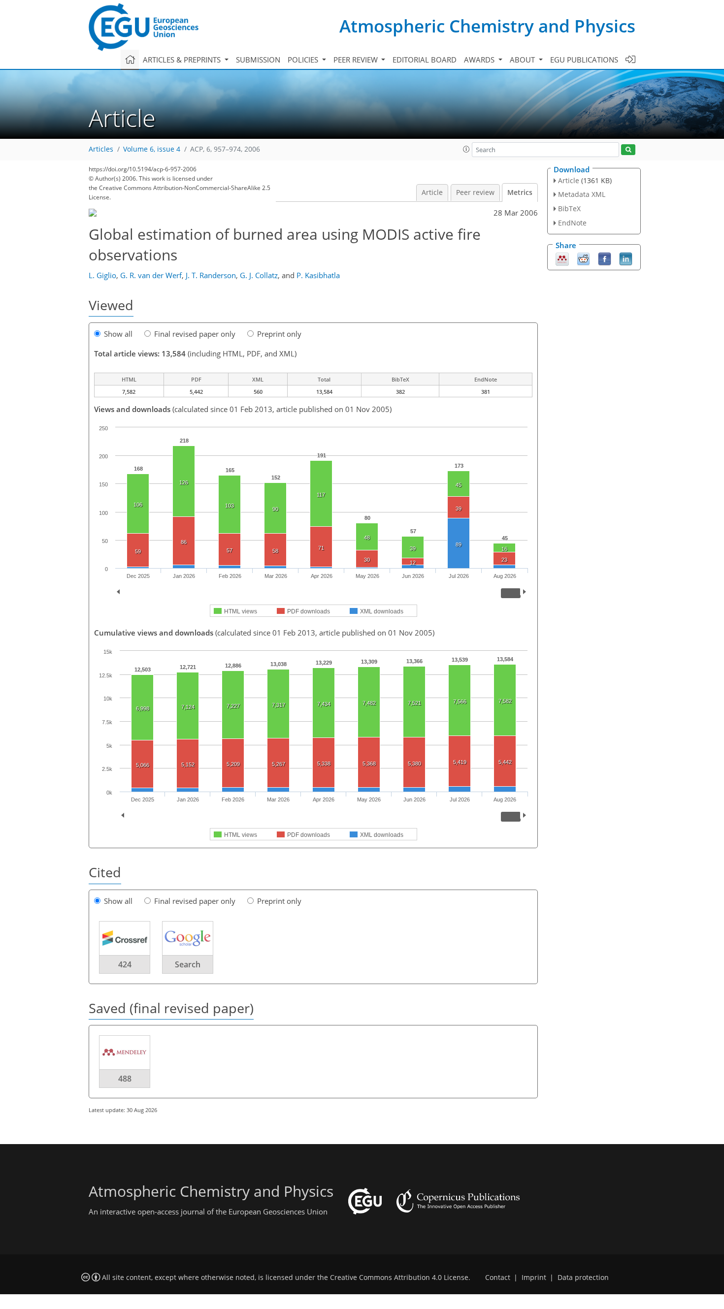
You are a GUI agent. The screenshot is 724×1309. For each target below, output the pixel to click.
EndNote (572, 222)
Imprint (534, 1277)
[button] (466, 149)
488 (125, 1078)
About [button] (523, 59)
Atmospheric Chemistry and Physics (487, 25)
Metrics (519, 192)
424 (125, 964)
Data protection (583, 1277)
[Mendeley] (562, 258)
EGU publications (584, 59)
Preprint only (279, 334)
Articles (101, 149)
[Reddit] (583, 258)
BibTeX (569, 208)
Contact (497, 1277)
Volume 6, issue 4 (151, 149)
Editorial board (425, 59)
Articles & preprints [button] (183, 59)
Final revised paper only (194, 334)
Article (432, 192)
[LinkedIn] (625, 258)
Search (187, 964)
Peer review (475, 192)
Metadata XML (581, 194)
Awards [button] (480, 59)
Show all (118, 334)
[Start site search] (628, 150)
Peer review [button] (356, 59)
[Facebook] (604, 258)
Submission (258, 59)
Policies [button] (304, 59)
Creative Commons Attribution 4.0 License (399, 1277)
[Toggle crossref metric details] (124, 937)
